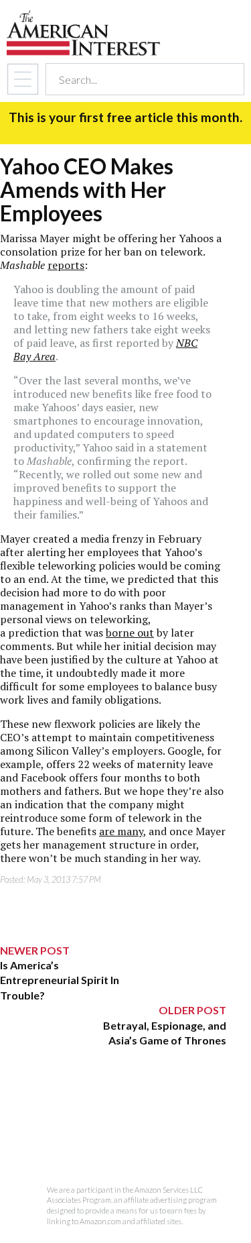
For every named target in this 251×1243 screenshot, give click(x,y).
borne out (130, 632)
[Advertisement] (113, 1131)
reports (66, 265)
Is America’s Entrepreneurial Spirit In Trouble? (59, 980)
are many (121, 831)
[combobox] (133, 79)
